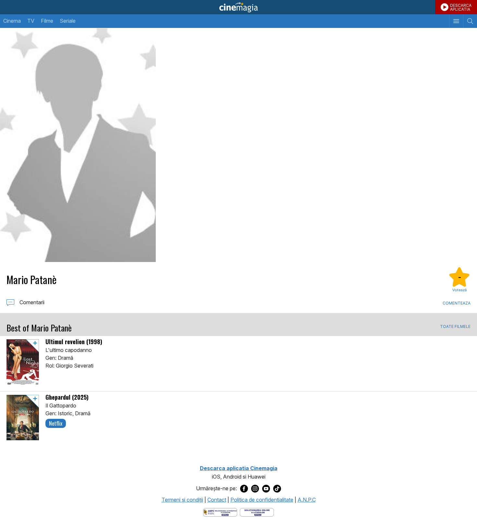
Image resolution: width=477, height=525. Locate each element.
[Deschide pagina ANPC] (220, 511)
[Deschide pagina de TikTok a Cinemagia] (277, 488)
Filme (47, 21)
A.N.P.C (307, 499)
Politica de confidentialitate (261, 499)
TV (30, 21)
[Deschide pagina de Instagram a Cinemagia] (255, 488)
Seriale (68, 21)
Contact (216, 499)
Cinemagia (238, 7)
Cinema (12, 21)
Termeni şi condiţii (182, 499)
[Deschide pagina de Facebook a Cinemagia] (244, 488)
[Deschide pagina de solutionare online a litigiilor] (257, 511)
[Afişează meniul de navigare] (456, 21)
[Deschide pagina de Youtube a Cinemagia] (266, 488)
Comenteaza (457, 303)
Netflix (55, 423)
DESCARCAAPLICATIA (460, 7)
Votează (459, 290)
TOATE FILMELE (455, 326)
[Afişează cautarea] (470, 21)
